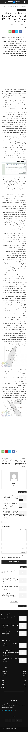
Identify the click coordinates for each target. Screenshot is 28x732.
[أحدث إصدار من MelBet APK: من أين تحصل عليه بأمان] (23, 588)
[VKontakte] (6, 721)
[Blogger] (20, 721)
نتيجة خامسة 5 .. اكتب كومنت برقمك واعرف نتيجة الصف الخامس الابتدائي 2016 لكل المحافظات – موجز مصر (11, 497)
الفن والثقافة (19, 9)
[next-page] (2, 522)
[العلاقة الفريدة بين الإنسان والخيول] (23, 572)
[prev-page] (5, 522)
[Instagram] (10, 721)
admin (14, 24)
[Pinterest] (13, 31)
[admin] (12, 24)
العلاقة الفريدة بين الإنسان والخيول (8, 570)
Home (25, 6)
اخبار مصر (21, 6)
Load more (14, 601)
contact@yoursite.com (6, 710)
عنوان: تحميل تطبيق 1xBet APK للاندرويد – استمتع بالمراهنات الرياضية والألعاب (9, 580)
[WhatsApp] (10, 31)
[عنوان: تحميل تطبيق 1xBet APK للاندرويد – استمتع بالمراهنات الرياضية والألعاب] (23, 580)
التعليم (20, 507)
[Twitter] (16, 31)
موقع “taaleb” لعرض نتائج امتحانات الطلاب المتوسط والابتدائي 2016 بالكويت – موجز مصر (10, 505)
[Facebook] (20, 31)
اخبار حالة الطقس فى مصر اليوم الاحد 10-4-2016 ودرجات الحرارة (6, 461)
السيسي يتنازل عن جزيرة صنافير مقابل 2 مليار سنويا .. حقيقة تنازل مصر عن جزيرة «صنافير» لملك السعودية (21, 463)
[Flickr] (13, 721)
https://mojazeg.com (13, 485)
